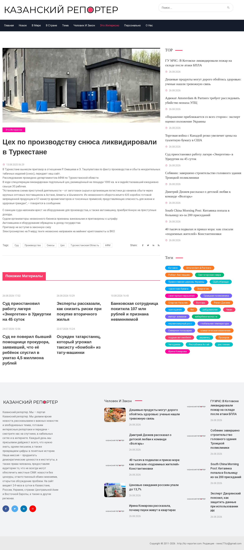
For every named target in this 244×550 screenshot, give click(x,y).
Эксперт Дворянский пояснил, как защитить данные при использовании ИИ (225, 502)
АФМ (107, 245)
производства (120, 169)
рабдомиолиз (210, 309)
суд (17, 245)
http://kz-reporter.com (189, 543)
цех (62, 245)
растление (224, 344)
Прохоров (224, 337)
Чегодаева (174, 344)
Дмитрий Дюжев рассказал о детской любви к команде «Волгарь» (150, 439)
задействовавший (132, 182)
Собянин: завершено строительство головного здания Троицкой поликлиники (225, 439)
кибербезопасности (206, 316)
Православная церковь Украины (186, 281)
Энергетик (203, 288)
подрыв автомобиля (179, 337)
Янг (192, 309)
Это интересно (13, 129)
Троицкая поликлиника (216, 295)
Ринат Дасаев (222, 302)
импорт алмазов (177, 316)
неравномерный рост (180, 323)
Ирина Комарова (177, 351)
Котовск (173, 268)
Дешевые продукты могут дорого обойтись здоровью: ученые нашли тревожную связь (154, 414)
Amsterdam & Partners (198, 268)
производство (33, 245)
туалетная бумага (178, 288)
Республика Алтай (199, 344)
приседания (175, 309)
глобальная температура (215, 323)
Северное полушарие (180, 330)
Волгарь (200, 302)
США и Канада (221, 281)
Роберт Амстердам (179, 275)
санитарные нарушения (181, 295)
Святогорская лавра (209, 275)
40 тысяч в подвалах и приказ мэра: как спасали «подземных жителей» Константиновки (154, 464)
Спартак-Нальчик (178, 302)
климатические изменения (215, 330)
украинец (205, 337)
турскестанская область (85, 245)
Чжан (229, 309)
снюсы (50, 245)
